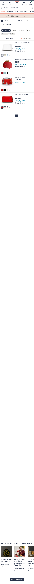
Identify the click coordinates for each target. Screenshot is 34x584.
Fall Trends (23, 11)
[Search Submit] (31, 7)
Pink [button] (13, 33)
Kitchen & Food (9, 21)
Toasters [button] (5, 33)
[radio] (2, 55)
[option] (17, 16)
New (16, 11)
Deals (3, 11)
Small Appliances (20, 21)
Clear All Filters (29, 27)
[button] (3, 4)
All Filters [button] (9, 38)
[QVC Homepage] (2, 21)
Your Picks (10, 11)
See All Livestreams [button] (17, 579)
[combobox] (15, 7)
